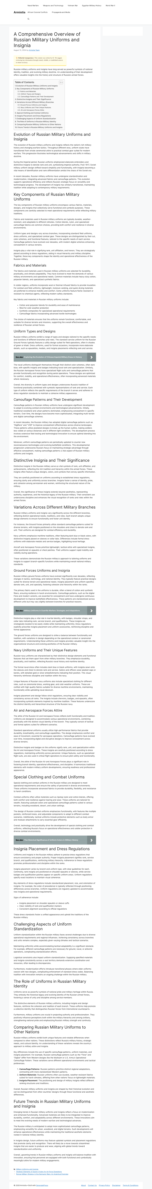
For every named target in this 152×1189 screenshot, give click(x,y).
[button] (28, 19)
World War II (110, 5)
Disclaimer (116, 1185)
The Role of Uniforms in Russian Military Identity (36, 121)
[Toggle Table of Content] (59, 82)
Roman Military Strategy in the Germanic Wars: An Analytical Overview (42, 1174)
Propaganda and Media (61, 12)
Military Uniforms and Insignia (27, 1169)
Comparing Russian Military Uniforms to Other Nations (39, 124)
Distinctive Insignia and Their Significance (34, 99)
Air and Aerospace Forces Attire (32, 110)
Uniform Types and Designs (31, 94)
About (83, 1185)
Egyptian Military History (91, 5)
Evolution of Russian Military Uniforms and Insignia (37, 86)
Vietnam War (73, 5)
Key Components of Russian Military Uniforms (35, 89)
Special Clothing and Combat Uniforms (33, 113)
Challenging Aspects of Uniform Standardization (36, 119)
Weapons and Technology (53, 5)
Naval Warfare (33, 5)
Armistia (19, 12)
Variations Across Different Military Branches (35, 102)
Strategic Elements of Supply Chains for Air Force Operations (39, 1172)
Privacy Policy (104, 1185)
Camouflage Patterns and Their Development (37, 96)
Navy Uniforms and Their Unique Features (36, 107)
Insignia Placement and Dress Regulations (34, 116)
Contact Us (92, 1185)
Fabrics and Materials (28, 91)
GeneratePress (42, 1185)
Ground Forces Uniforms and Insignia (33, 105)
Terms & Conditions (130, 1185)
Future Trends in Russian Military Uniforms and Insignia (40, 127)
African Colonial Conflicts (38, 12)
